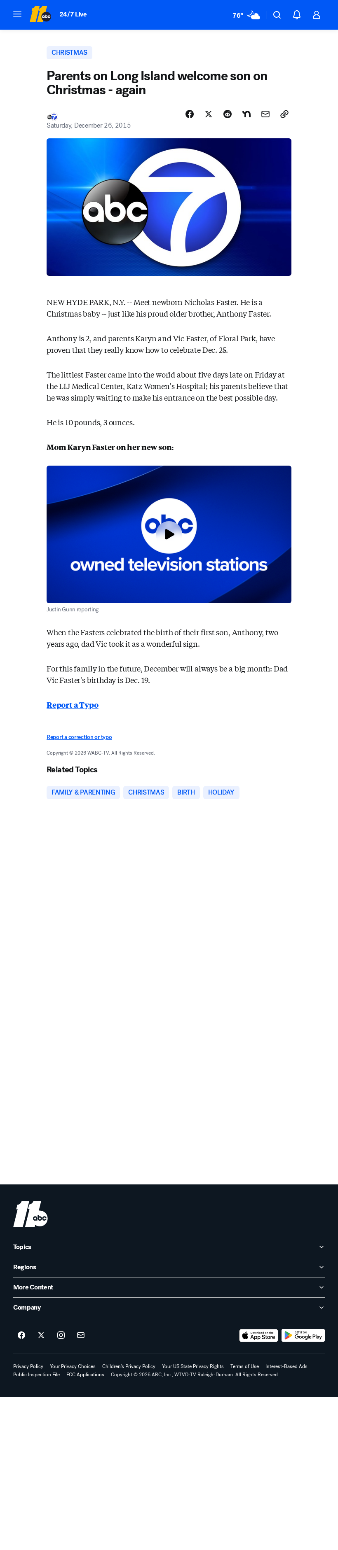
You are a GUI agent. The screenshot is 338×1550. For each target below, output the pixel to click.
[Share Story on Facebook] (190, 114)
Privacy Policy (28, 1366)
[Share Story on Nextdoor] (246, 114)
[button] (17, 14)
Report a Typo (73, 704)
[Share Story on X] (209, 114)
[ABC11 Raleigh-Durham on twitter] (41, 1335)
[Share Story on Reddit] (228, 114)
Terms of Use (244, 1366)
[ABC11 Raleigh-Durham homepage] (40, 15)
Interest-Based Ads (286, 1366)
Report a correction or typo (79, 737)
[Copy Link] (284, 114)
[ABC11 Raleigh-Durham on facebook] (21, 1335)
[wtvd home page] (30, 1214)
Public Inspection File (36, 1374)
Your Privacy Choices (73, 1366)
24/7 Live (73, 14)
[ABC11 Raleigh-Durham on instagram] (61, 1335)
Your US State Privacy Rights (193, 1366)
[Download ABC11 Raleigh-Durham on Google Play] (303, 1335)
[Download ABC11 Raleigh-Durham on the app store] (259, 1335)
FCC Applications (85, 1374)
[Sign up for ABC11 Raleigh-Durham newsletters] (81, 1335)
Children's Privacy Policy (128, 1366)
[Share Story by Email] (265, 114)
